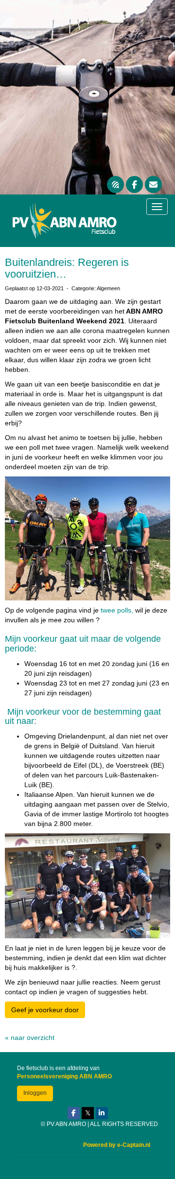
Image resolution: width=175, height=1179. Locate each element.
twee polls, (116, 610)
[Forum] (115, 185)
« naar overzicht (29, 1037)
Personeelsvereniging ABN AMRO (64, 1076)
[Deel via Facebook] (74, 1113)
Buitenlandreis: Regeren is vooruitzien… (67, 268)
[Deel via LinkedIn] (102, 1113)
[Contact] (153, 185)
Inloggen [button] (35, 1093)
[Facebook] (134, 185)
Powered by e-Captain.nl (116, 1145)
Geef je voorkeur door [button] (45, 1010)
